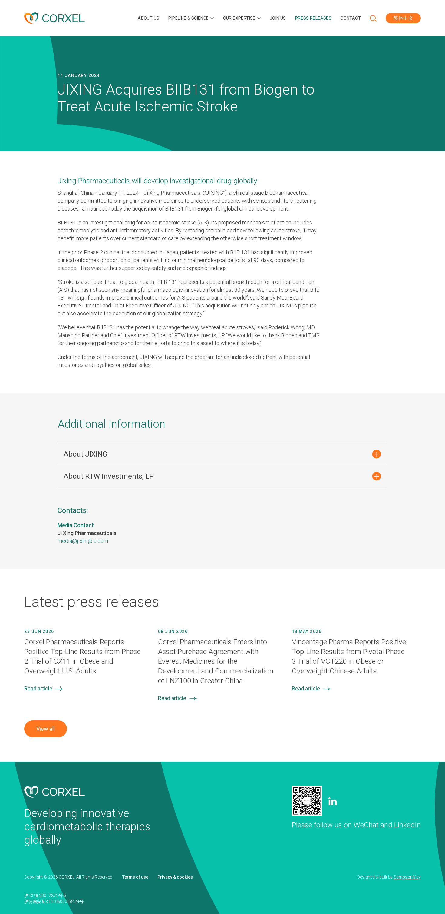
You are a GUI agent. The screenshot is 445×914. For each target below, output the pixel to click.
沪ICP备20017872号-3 (45, 895)
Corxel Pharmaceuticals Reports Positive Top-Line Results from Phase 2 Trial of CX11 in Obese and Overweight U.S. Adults (82, 656)
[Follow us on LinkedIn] (332, 801)
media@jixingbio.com (83, 541)
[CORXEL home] (54, 18)
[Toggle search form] (373, 18)
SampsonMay (407, 877)
